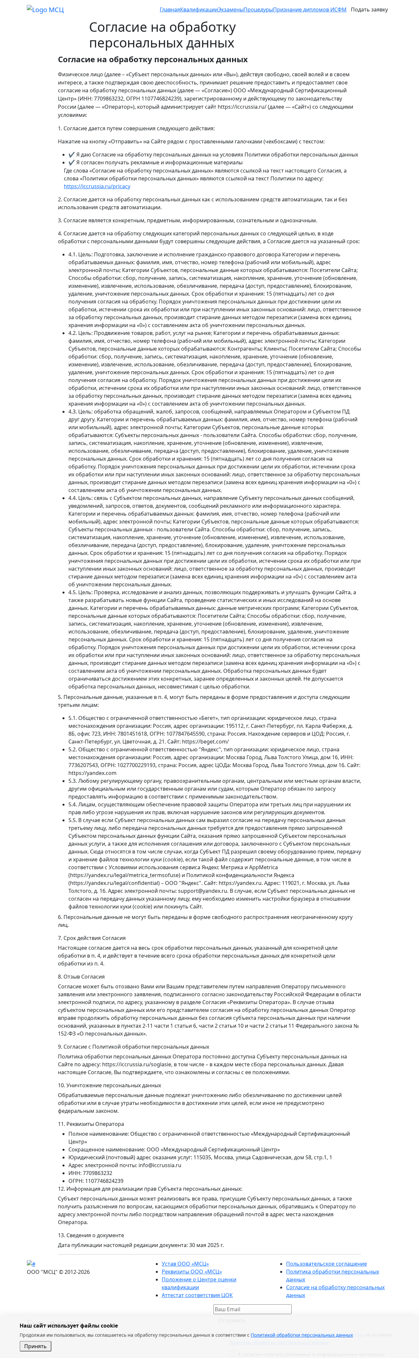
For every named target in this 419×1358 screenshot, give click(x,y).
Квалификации (199, 9)
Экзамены (231, 9)
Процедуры (258, 9)
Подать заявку (369, 9)
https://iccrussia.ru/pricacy (97, 186)
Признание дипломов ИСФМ (310, 9)
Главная (170, 9)
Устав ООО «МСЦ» (185, 1263)
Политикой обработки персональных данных (302, 1335)
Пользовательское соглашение (326, 1263)
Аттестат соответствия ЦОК (197, 1295)
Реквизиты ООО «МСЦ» (192, 1271)
